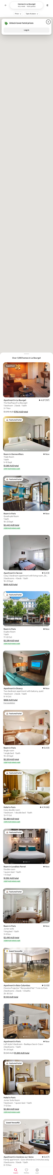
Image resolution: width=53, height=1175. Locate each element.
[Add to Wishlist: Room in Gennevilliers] (46, 420)
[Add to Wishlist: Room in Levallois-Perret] (46, 832)
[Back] (5, 5)
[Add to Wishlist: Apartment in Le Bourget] (46, 366)
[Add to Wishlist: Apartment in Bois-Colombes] (46, 951)
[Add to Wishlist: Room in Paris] (46, 479)
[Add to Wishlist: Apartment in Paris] (46, 1007)
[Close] (48, 22)
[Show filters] (47, 5)
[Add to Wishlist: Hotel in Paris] (46, 773)
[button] (21, 412)
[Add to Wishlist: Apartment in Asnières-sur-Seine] (46, 1122)
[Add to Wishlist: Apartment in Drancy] (46, 654)
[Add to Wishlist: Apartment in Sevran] (46, 538)
